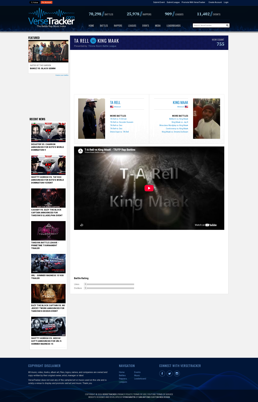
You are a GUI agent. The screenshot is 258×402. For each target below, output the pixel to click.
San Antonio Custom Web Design (154, 397)
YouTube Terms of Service (160, 394)
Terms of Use (139, 394)
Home (91, 25)
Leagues (132, 25)
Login (226, 2)
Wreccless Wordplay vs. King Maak (173, 125)
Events (145, 25)
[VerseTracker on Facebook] (162, 376)
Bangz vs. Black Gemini (42, 68)
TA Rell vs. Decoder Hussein (121, 122)
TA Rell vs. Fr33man (118, 119)
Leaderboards (174, 25)
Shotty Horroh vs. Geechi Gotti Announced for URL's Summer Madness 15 (46, 341)
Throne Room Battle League (102, 46)
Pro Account (46, 2)
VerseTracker (109, 394)
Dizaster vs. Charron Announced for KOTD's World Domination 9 (47, 147)
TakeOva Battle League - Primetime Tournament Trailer (45, 245)
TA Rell (115, 102)
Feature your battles (62, 75)
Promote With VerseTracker (193, 2)
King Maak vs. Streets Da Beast (175, 132)
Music (137, 375)
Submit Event (159, 2)
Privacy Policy (125, 394)
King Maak (180, 102)
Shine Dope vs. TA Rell (119, 132)
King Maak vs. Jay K (180, 122)
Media (158, 25)
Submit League (173, 2)
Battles (104, 25)
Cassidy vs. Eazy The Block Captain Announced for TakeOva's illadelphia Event (47, 213)
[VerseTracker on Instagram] (177, 376)
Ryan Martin (129, 397)
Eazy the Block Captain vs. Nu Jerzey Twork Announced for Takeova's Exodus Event (48, 308)
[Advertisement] (149, 73)
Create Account (215, 2)
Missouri (117, 107)
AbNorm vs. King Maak (178, 119)
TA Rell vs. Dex (116, 128)
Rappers (118, 25)
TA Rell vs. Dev (116, 125)
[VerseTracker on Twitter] (170, 376)
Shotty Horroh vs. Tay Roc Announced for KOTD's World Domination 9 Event (47, 180)
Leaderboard (140, 378)
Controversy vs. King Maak (177, 128)
